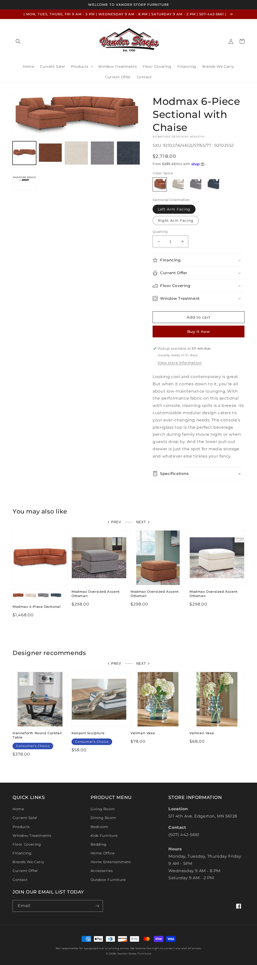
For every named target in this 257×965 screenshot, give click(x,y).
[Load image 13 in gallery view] (24, 179)
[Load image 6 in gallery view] (102, 153)
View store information (180, 362)
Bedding (99, 844)
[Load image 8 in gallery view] (128, 153)
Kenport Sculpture (88, 733)
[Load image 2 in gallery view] (50, 153)
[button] (18, 41)
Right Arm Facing (176, 220)
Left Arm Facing (174, 209)
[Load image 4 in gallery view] (76, 153)
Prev (116, 522)
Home (18, 809)
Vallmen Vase (143, 733)
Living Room (103, 809)
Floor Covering (27, 844)
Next (141, 522)
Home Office (103, 853)
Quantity (160, 232)
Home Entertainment (111, 862)
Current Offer (25, 870)
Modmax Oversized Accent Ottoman (96, 593)
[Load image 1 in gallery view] (24, 153)
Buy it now (198, 331)
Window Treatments (32, 835)
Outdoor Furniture (108, 879)
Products (21, 827)
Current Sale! (25, 817)
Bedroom (99, 827)
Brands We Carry (28, 862)
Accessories (102, 870)
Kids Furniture (104, 835)
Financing (22, 853)
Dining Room (103, 817)
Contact (20, 879)
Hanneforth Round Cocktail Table (37, 735)
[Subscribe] (97, 906)
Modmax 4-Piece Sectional (36, 607)
